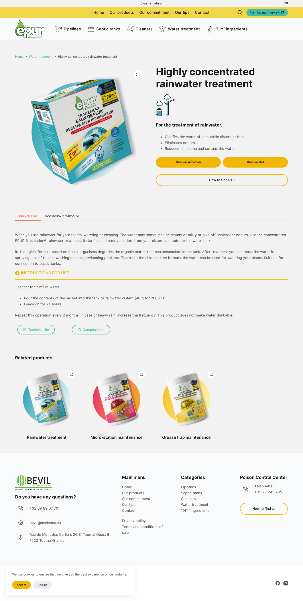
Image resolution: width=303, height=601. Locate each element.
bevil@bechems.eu (45, 522)
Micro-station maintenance (117, 437)
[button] (286, 3)
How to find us (263, 508)
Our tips (182, 12)
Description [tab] (28, 215)
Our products (122, 12)
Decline (42, 585)
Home (98, 12)
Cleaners (144, 29)
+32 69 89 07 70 (44, 508)
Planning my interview (265, 12)
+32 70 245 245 (268, 492)
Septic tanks (108, 29)
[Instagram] (285, 583)
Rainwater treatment (47, 437)
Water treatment (184, 29)
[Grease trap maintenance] (186, 399)
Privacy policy (134, 520)
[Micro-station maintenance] (116, 399)
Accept (21, 585)
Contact (202, 12)
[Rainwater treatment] (46, 399)
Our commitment (154, 12)
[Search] (240, 12)
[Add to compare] (71, 374)
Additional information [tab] (62, 215)
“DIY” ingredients (231, 29)
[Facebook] (277, 583)
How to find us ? (222, 180)
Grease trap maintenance (186, 437)
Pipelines (72, 29)
